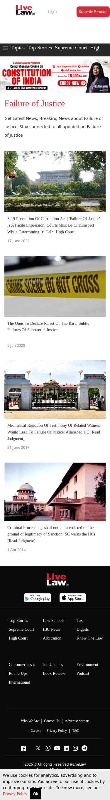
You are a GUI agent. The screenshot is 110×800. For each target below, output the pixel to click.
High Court (18, 638)
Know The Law (90, 638)
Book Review (54, 673)
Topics (18, 48)
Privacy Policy (15, 794)
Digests (83, 629)
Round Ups (18, 673)
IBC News (51, 629)
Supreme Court (71, 48)
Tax (80, 620)
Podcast (83, 673)
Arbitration (52, 638)
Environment (87, 664)
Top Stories (40, 48)
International (19, 682)
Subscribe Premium (93, 12)
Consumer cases (22, 664)
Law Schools (53, 620)
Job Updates (53, 664)
